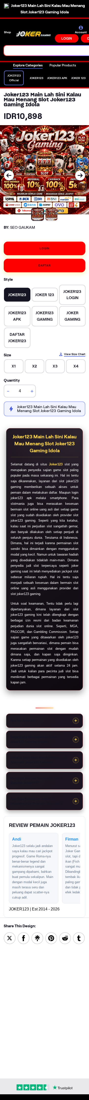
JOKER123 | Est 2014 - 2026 (34, 909)
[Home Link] (33, 34)
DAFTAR (44, 265)
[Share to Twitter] (10, 938)
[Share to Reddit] (65, 938)
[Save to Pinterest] (51, 938)
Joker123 (56, 464)
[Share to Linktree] (37, 938)
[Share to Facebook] (23, 938)
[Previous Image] (9, 175)
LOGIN (66, 38)
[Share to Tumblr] (79, 938)
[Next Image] (80, 175)
